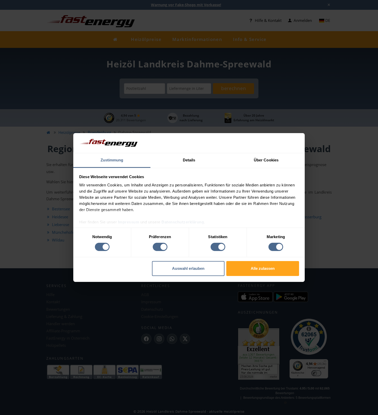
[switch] (160, 247)
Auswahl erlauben (188, 268)
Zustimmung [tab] (112, 160)
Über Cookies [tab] (266, 160)
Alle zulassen (263, 268)
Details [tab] (189, 160)
